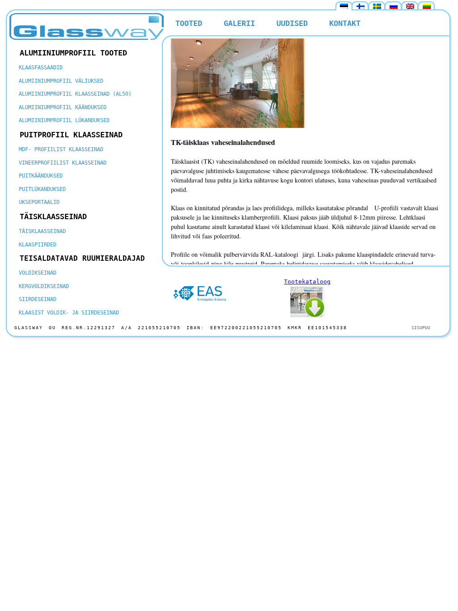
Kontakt (344, 23)
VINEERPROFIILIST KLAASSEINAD (62, 163)
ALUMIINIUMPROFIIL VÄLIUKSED (61, 81)
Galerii (239, 23)
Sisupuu (420, 327)
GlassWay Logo (86, 26)
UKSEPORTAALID (39, 202)
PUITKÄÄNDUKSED (41, 176)
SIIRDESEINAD (37, 299)
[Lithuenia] (427, 6)
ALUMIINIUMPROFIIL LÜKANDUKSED (64, 120)
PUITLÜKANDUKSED (42, 189)
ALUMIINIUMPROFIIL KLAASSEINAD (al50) (75, 94)
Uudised (292, 23)
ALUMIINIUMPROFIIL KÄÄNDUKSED (62, 107)
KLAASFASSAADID (41, 67)
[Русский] (394, 6)
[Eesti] (344, 6)
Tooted (188, 23)
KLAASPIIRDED (37, 245)
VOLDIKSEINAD (37, 273)
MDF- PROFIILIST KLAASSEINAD (61, 149)
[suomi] (360, 6)
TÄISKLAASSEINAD (42, 231)
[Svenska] (377, 6)
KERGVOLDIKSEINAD (44, 286)
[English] (410, 6)
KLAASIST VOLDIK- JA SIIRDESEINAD (69, 313)
